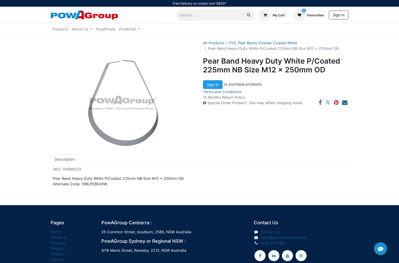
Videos (57, 254)
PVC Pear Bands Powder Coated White (263, 43)
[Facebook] (320, 102)
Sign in (339, 15)
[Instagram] (301, 255)
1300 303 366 (272, 243)
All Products (213, 43)
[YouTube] (287, 255)
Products (58, 243)
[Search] (248, 15)
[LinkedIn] (273, 255)
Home (56, 232)
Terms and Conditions (222, 91)
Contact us (270, 232)
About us (58, 237)
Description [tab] (64, 159)
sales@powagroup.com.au (283, 237)
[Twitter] (328, 102)
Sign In (213, 84)
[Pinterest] (336, 102)
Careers (57, 259)
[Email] (345, 102)
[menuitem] (60, 29)
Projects (58, 248)
